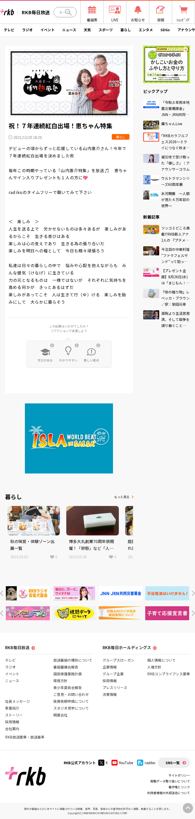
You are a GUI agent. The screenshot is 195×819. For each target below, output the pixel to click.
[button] (1, 593)
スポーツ (106, 29)
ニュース (69, 29)
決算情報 (110, 694)
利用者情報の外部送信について (168, 793)
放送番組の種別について (72, 660)
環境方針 (60, 680)
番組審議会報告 (65, 666)
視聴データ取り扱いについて (170, 781)
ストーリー (14, 714)
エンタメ (146, 29)
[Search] (68, 12)
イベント (47, 29)
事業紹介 (12, 708)
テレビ (9, 29)
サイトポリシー (179, 775)
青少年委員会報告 (67, 687)
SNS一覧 (173, 762)
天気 (87, 29)
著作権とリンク (179, 787)
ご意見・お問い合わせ (71, 694)
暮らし (125, 29)
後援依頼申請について (71, 701)
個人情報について (161, 660)
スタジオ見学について (71, 708)
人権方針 (154, 666)
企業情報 (110, 666)
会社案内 (12, 728)
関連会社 (60, 714)
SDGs (165, 29)
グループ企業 (113, 673)
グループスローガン (118, 660)
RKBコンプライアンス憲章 (168, 673)
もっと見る (121, 497)
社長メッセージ (17, 701)
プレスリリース (115, 687)
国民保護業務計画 (67, 673)
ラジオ (27, 29)
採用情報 (12, 721)
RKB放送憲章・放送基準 (24, 737)
